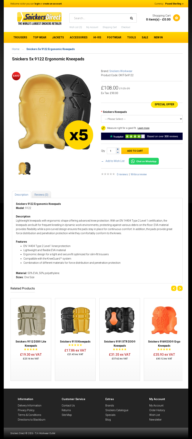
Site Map (67, 414)
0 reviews (122, 174)
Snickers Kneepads (115, 111)
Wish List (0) (75, 27)
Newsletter (155, 419)
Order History (157, 410)
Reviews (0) (41, 194)
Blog (108, 419)
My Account (92, 27)
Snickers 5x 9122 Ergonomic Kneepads (50, 49)
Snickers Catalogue (116, 410)
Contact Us (68, 405)
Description (21, 194)
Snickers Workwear (120, 71)
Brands (109, 405)
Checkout (125, 27)
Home (15, 49)
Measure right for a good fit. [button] (121, 128)
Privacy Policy (26, 410)
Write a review (139, 174)
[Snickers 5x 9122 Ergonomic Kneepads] (55, 153)
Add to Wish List (115, 161)
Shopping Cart (110, 27)
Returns (66, 410)
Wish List (154, 414)
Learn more (143, 128)
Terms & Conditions (29, 414)
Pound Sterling (173, 3)
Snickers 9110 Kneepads (75, 341)
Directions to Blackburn (31, 419)
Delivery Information (29, 405)
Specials (110, 414)
